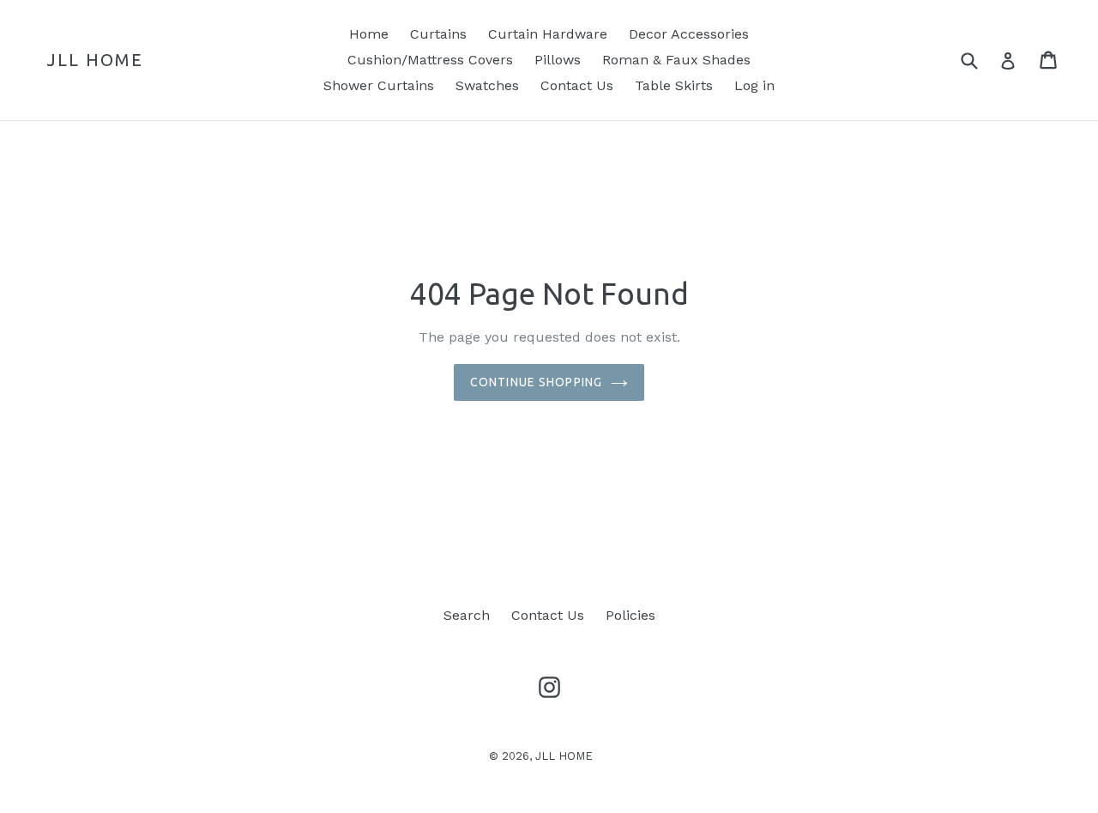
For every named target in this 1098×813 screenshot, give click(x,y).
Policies (630, 615)
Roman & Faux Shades (676, 60)
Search (466, 615)
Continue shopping (536, 382)
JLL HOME (95, 60)
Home (369, 34)
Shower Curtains (378, 85)
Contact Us (576, 85)
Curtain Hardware (547, 34)
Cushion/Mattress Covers (430, 60)
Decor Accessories (689, 34)
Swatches (487, 85)
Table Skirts (674, 85)
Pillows (557, 60)
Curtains (438, 34)
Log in (754, 85)
